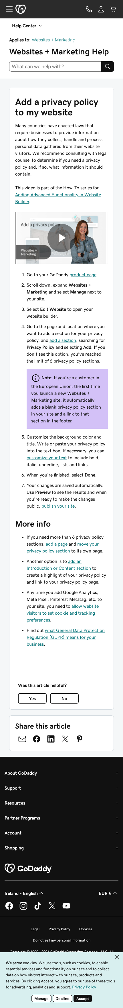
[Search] (107, 66)
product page (83, 274)
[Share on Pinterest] (79, 739)
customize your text (47, 457)
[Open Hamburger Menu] (7, 9)
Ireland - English (21, 893)
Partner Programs (22, 817)
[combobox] (55, 66)
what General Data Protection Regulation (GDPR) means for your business (66, 637)
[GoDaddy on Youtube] (66, 908)
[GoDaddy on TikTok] (37, 908)
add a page (57, 544)
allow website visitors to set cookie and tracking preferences (63, 613)
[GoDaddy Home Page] (28, 868)
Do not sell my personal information (61, 940)
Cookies (85, 929)
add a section (62, 340)
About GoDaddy (21, 773)
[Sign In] (101, 9)
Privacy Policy (59, 929)
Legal (35, 929)
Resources (15, 803)
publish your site (58, 506)
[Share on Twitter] (65, 739)
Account (13, 832)
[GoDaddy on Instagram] (23, 908)
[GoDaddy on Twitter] (52, 908)
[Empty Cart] (113, 9)
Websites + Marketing (54, 39)
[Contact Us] (89, 9)
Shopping (14, 847)
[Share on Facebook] (36, 739)
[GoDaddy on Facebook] (9, 908)
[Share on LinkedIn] (51, 739)
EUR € (105, 893)
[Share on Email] (22, 739)
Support (13, 788)
